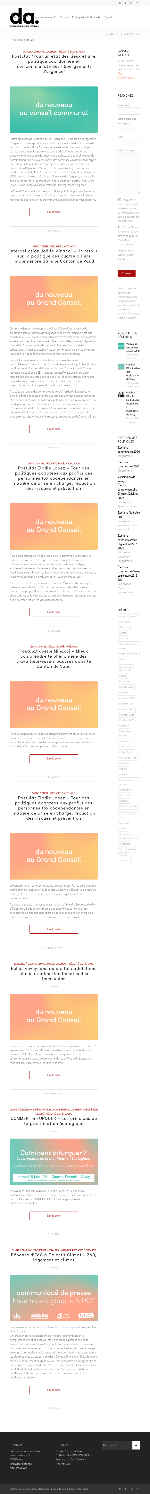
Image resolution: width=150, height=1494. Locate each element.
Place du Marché (127, 806)
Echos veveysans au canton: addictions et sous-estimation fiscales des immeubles (54, 973)
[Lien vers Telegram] (137, 3)
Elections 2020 (126, 698)
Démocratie (41, 1109)
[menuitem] (20, 17)
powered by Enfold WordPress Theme (69, 1488)
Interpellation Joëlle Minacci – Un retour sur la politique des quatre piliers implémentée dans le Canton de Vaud (54, 256)
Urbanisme (124, 843)
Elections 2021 (126, 703)
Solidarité (90, 1250)
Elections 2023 (126, 714)
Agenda (134, 616)
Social (73, 51)
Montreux (124, 774)
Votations (124, 860)
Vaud (73, 246)
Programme (125, 456)
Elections (123, 692)
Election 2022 (126, 686)
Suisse (122, 828)
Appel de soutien (127, 506)
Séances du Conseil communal (128, 836)
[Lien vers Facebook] (125, 3)
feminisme (124, 741)
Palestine (124, 800)
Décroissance (26, 1109)
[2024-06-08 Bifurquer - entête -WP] (54, 1162)
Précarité (63, 51)
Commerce (124, 638)
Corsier (122, 659)
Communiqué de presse (33, 1250)
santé (65, 246)
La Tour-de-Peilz (127, 757)
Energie (65, 1109)
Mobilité (87, 1109)
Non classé (124, 795)
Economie (54, 1109)
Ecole (122, 675)
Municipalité (125, 789)
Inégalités (53, 646)
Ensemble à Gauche (25, 963)
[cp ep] (54, 1298)
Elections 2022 (126, 709)
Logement (51, 51)
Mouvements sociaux (125, 782)
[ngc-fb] (54, 299)
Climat (13, 1109)
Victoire (123, 855)
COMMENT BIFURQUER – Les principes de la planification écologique (54, 1121)
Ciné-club (124, 627)
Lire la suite (54, 212)
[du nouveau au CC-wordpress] (54, 109)
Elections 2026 (126, 720)
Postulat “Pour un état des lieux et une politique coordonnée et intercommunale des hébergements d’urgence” (54, 63)
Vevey (82, 51)
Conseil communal (34, 51)
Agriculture (124, 621)
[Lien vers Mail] (119, 3)
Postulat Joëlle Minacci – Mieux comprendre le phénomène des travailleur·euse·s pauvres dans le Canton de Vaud (54, 658)
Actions (123, 616)
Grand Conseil (40, 246)
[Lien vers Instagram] (131, 3)
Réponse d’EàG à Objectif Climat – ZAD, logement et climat (53, 1257)
